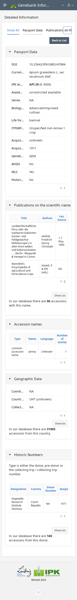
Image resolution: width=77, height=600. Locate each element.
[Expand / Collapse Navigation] (5, 5)
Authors (47, 218)
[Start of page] (38, 592)
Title (24, 218)
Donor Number (50, 488)
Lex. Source (62, 218)
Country (36, 489)
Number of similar (62, 339)
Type (17, 339)
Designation (18, 489)
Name (32, 339)
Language (46, 339)
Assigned (65, 489)
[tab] (13, 30)
